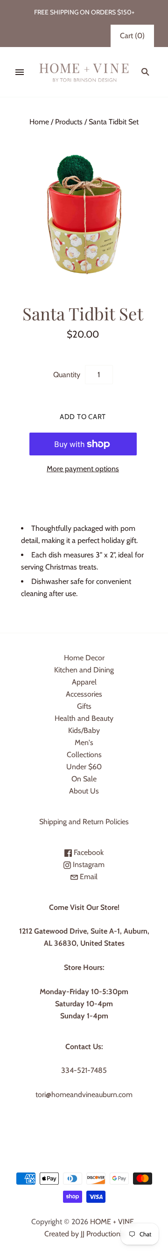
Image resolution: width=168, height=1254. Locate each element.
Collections (84, 754)
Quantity (66, 374)
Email (88, 876)
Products (69, 121)
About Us (84, 790)
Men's (84, 742)
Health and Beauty (84, 718)
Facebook (88, 852)
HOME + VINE (112, 1221)
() (132, 35)
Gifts (84, 706)
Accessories (84, 694)
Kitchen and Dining (84, 669)
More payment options (83, 468)
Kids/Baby (84, 730)
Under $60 (84, 766)
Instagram (88, 864)
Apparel (84, 682)
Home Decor (84, 657)
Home (39, 121)
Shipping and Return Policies (84, 821)
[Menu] (19, 72)
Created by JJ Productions (84, 1233)
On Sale (84, 778)
